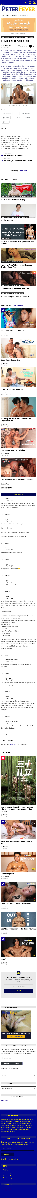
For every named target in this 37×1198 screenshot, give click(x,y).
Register (5, 1170)
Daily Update (6, 196)
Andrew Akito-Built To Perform (12, 330)
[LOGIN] (34, 2)
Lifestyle (25, 217)
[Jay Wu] (18, 947)
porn (15, 146)
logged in (12, 744)
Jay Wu (3, 959)
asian (4, 137)
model (27, 142)
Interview (15, 196)
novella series (8, 144)
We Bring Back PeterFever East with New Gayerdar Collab (16, 420)
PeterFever (6, 146)
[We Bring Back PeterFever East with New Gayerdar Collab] (18, 407)
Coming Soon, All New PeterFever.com (15, 288)
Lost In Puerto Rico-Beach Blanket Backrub (17, 480)
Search (34, 1076)
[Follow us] (26, 2)
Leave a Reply (18, 494)
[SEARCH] (30, 2)
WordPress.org (7, 1178)
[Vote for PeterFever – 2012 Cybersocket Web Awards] (18, 232)
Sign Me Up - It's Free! (11, 1063)
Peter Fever (20, 144)
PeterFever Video (17, 262)
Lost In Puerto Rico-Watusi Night (13, 450)
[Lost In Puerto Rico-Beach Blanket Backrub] (18, 467)
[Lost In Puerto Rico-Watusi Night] (18, 438)
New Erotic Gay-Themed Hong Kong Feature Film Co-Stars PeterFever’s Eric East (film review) (17, 809)
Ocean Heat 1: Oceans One (10, 360)
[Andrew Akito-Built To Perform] (18, 318)
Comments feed (8, 1176)
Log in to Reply (5, 514)
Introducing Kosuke (8, 873)
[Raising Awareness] (18, 211)
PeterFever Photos (17, 293)
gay (3, 140)
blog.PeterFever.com (10, 138)
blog (21, 137)
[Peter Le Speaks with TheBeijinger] (18, 190)
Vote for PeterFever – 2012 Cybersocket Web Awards (17, 242)
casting (24, 138)
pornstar (6, 148)
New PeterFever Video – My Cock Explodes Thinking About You (16, 266)
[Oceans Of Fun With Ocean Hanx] (18, 377)
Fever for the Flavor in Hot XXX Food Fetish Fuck (17, 842)
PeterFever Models (25, 196)
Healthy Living (16, 217)
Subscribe (7, 1154)
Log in (5, 1172)
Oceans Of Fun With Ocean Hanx (12, 389)
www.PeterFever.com (20, 148)
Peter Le (30, 144)
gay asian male (22, 140)
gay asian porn (8, 142)
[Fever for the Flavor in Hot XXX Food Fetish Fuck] (18, 829)
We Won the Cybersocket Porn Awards (15, 296)
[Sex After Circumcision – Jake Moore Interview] (18, 919)
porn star (23, 146)
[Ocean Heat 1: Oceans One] (18, 348)
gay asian (10, 140)
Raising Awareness (8, 220)
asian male (12, 137)
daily (31, 138)
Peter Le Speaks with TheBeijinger (14, 199)
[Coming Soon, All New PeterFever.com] (18, 278)
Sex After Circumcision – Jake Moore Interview (18, 929)
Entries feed (7, 1174)
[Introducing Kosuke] (18, 862)
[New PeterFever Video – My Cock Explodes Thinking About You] (18, 255)
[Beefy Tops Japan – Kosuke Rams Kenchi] (18, 892)
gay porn (19, 142)
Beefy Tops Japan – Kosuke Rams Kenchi (16, 904)
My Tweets (4, 1100)
